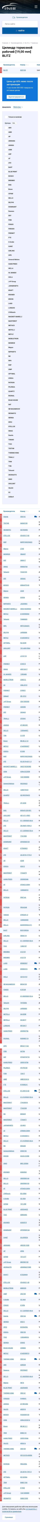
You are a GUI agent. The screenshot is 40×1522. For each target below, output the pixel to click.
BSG (9, 185)
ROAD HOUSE (13, 400)
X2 (9, 492)
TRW (10, 462)
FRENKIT (11, 233)
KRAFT (10, 290)
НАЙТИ (21, 31)
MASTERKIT (12, 321)
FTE (9, 237)
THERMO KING (13, 453)
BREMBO (11, 180)
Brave (10, 189)
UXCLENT (11, 483)
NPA (9, 360)
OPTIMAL (11, 374)
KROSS (10, 299)
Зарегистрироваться (16, 97)
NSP (9, 365)
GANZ (10, 246)
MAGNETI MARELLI (15, 317)
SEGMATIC (12, 413)
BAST (10, 167)
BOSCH (11, 176)
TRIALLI (11, 457)
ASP (9, 154)
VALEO (10, 488)
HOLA (10, 277)
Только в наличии (15, 117)
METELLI (11, 330)
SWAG (10, 431)
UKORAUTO (12, 475)
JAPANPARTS (13, 286)
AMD (10, 132)
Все (14, 123)
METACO (11, 325)
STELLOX (11, 426)
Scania (10, 435)
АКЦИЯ (1, 572)
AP (9, 136)
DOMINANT (12, 207)
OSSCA (10, 378)
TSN (9, 466)
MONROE (11, 343)
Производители (22, 17)
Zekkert (11, 497)
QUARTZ (11, 391)
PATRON (11, 382)
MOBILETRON (13, 339)
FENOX (10, 224)
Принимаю (9, 1517)
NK (9, 356)
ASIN (10, 150)
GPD (10, 255)
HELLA (10, 268)
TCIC (10, 444)
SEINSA (11, 418)
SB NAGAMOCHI (14, 409)
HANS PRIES (12, 264)
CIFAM (10, 194)
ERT (9, 215)
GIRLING (11, 251)
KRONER (11, 295)
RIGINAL (11, 396)
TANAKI (11, 440)
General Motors (13, 259)
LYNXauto (11, 312)
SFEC (10, 422)
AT (9, 158)
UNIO (10, 479)
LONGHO (11, 308)
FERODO (11, 229)
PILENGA (11, 387)
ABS (9, 128)
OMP (10, 369)
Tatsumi (11, 470)
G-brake (11, 242)
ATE (9, 163)
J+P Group (12, 281)
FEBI (10, 220)
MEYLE (10, 334)
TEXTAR (11, 448)
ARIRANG (11, 141)
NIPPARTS (12, 352)
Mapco (10, 347)
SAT (9, 404)
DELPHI (11, 202)
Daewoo (11, 211)
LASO (10, 303)
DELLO (10, 198)
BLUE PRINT (12, 172)
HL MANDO (12, 273)
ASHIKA (11, 145)
